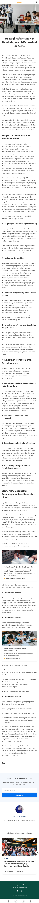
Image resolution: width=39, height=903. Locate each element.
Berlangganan (19, 795)
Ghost (25, 887)
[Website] (19, 824)
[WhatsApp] (23, 901)
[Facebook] (8, 901)
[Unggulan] (34, 841)
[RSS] (21, 891)
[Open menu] (2, 2)
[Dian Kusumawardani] (19, 809)
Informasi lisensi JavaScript (19, 895)
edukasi (15, 50)
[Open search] (36, 2)
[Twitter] (15, 901)
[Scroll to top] (30, 901)
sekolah (6, 858)
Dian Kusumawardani (19, 817)
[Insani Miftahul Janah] (5, 841)
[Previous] (2, 852)
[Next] (37, 852)
